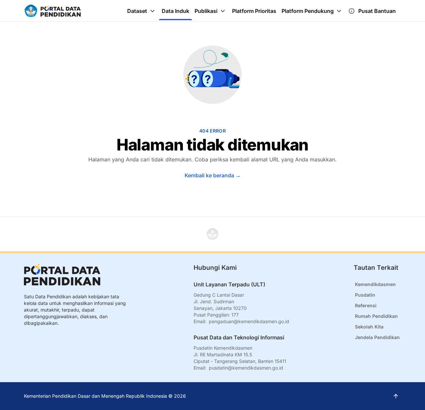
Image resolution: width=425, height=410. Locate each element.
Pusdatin (365, 295)
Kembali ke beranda (213, 175)
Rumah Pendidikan (376, 316)
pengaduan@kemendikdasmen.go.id (249, 321)
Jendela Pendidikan (377, 337)
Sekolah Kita (369, 326)
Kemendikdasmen (375, 284)
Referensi (366, 305)
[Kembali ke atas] (212, 234)
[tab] (142, 11)
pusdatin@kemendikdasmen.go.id (246, 368)
